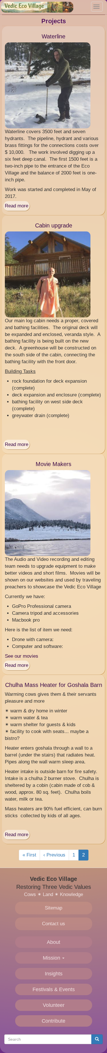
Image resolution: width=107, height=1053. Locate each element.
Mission (52, 958)
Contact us (53, 923)
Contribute (53, 1021)
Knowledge (71, 894)
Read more (16, 206)
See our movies (21, 656)
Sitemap (53, 908)
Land (48, 894)
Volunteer (53, 1005)
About (53, 942)
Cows (30, 894)
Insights (53, 974)
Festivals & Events (54, 989)
